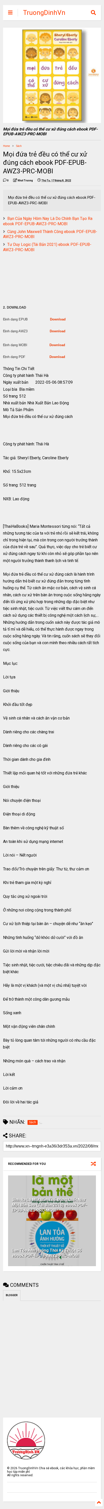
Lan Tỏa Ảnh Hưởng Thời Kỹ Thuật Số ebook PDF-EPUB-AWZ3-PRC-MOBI (47, 1253)
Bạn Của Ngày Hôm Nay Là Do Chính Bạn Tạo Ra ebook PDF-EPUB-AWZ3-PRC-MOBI (47, 221)
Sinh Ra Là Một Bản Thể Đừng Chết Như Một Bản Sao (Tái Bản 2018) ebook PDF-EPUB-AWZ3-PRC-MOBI (49, 1205)
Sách (19, 146)
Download (58, 319)
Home (6, 146)
